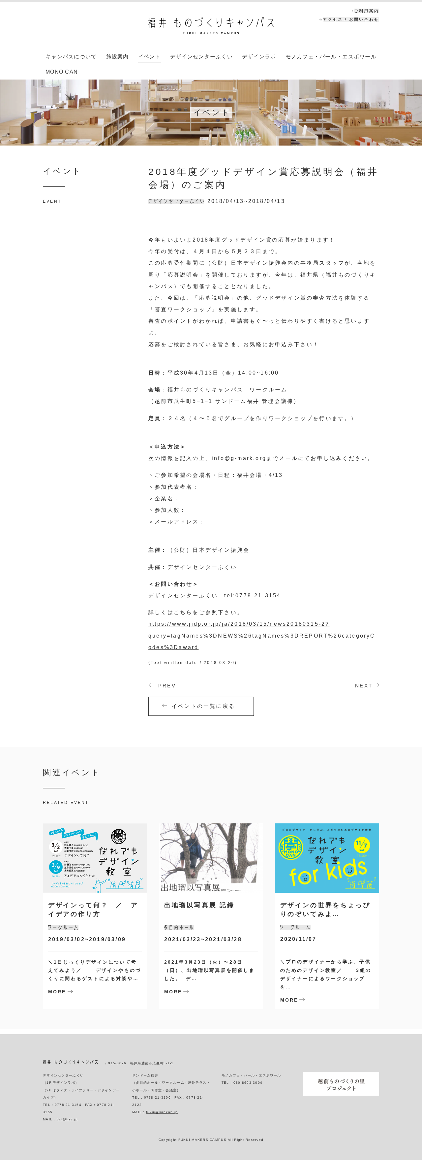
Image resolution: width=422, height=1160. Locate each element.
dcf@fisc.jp (67, 1119)
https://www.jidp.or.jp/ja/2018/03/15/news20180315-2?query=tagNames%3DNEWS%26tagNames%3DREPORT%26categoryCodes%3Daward (262, 635)
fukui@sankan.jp (162, 1112)
